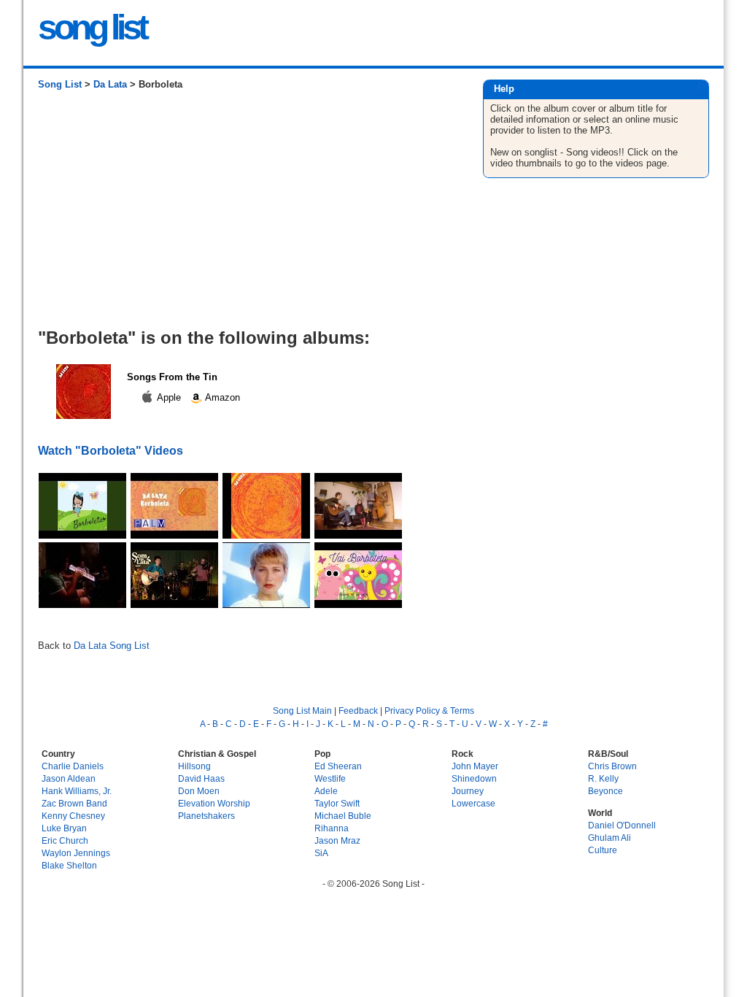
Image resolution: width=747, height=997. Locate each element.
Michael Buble (342, 815)
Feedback (358, 710)
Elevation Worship (214, 803)
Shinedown (474, 778)
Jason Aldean (69, 778)
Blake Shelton (69, 865)
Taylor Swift (337, 803)
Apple (169, 397)
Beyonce (605, 791)
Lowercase (473, 803)
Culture (602, 850)
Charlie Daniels (73, 766)
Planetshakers (206, 815)
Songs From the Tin (172, 377)
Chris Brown (612, 766)
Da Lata (110, 84)
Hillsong (194, 766)
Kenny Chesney (73, 815)
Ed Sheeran (338, 766)
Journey (468, 791)
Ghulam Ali (609, 837)
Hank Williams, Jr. (77, 791)
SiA (321, 853)
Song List (60, 84)
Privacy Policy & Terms (429, 710)
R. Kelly (603, 778)
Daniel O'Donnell (622, 825)
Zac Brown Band (74, 803)
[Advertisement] (245, 214)
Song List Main (302, 710)
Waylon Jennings (76, 853)
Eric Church (65, 840)
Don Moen (199, 791)
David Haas (201, 778)
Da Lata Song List (112, 645)
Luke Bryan (64, 828)
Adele (326, 791)
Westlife (330, 778)
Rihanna (331, 828)
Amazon (221, 397)
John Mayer (475, 766)
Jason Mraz (337, 840)
